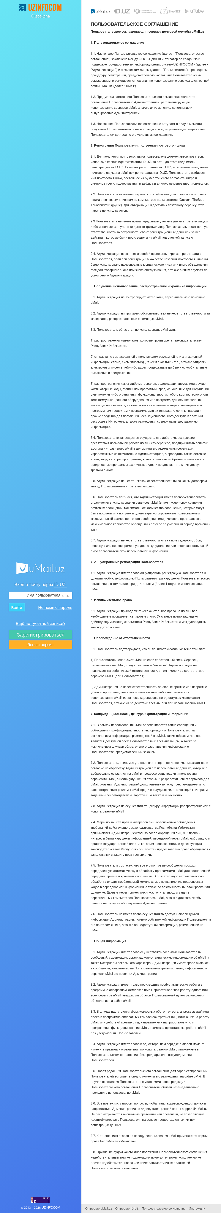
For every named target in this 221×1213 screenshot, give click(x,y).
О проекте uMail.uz (98, 1208)
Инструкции (197, 1208)
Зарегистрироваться (40, 634)
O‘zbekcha (40, 16)
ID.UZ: (60, 584)
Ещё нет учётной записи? (40, 623)
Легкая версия (40, 644)
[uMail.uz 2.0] (40, 568)
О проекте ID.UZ (127, 1208)
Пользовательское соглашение (164, 1208)
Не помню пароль (55, 607)
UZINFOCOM (51, 1207)
